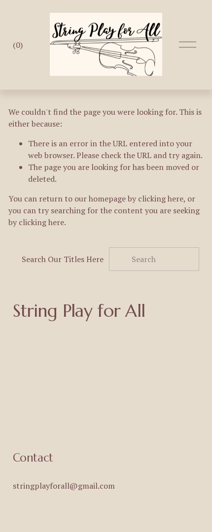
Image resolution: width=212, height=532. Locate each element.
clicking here (160, 198)
